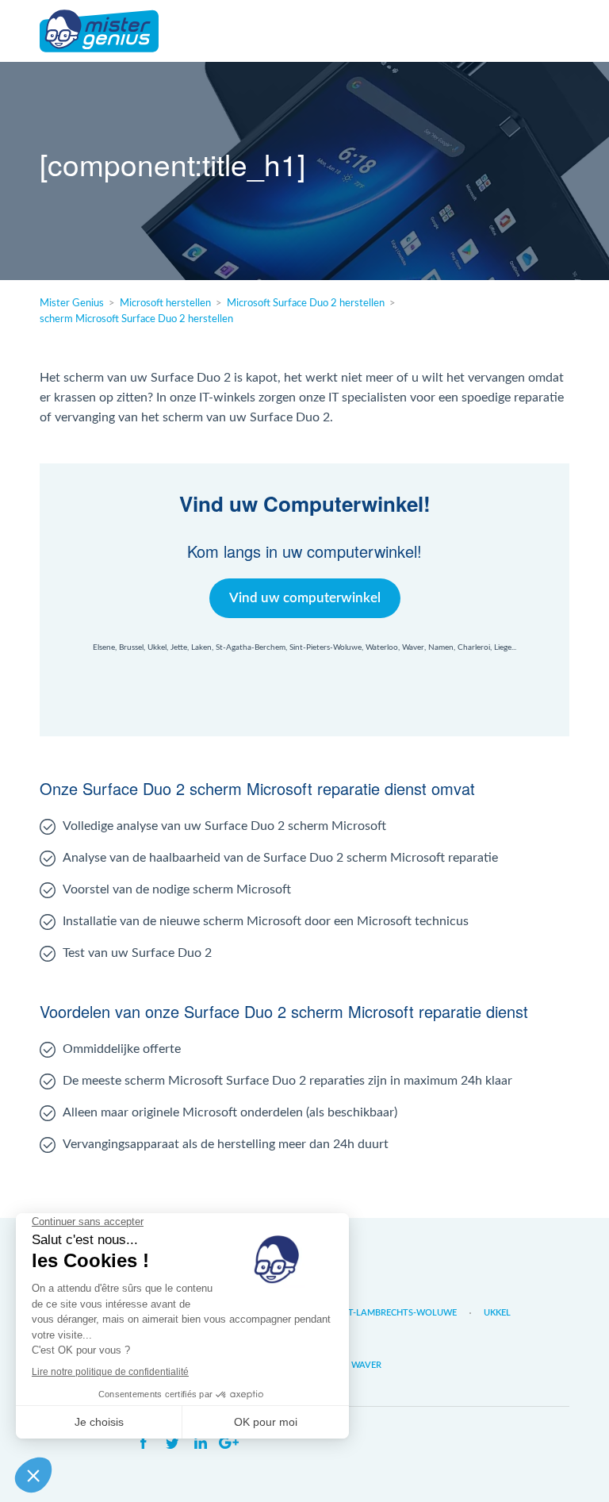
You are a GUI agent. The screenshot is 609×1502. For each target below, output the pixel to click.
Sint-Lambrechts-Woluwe (396, 1312)
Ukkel (497, 1312)
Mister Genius (99, 31)
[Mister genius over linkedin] (200, 1443)
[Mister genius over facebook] (143, 1443)
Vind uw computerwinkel (305, 598)
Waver (366, 1365)
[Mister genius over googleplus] (229, 1443)
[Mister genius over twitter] (172, 1443)
